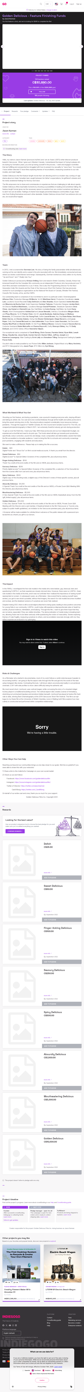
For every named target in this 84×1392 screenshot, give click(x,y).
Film (5, 141)
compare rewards (15, 831)
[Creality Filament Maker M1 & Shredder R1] (21, 1263)
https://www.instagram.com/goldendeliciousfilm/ (33, 782)
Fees (70, 1317)
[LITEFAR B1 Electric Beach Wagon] (63, 1263)
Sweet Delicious (53, 885)
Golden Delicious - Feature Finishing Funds (34, 16)
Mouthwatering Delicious (59, 1096)
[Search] (41, 4)
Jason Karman (10, 19)
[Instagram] (13, 1325)
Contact (49, 1317)
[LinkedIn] (16, 1325)
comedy (32, 141)
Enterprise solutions (75, 1325)
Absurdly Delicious (55, 1054)
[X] (7, 1325)
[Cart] (61, 4)
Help (52, 1202)
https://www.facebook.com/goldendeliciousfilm (32, 778)
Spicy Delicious (53, 1012)
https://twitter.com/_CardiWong (32, 790)
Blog (48, 1323)
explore (53, 1241)
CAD (47, 4)
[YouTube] (10, 1325)
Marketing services (74, 1320)
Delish (47, 843)
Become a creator (74, 1323)
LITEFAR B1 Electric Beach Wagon (60, 1289)
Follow (42, 92)
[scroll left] (2, 46)
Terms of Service (8, 1352)
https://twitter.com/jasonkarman (32, 786)
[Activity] (66, 4)
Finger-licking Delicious (58, 928)
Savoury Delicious (54, 970)
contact (12, 134)
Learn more (7, 1217)
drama (49, 141)
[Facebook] (3, 1325)
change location (51, 10)
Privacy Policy (7, 1350)
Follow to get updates (11, 1220)
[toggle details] (40, 1301)
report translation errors (18, 1339)
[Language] (56, 4)
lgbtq (56, 141)
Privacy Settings (7, 1355)
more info (5, 134)
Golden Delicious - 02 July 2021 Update (42, 100)
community (41, 141)
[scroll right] (81, 46)
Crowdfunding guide (64, 1202)
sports (63, 141)
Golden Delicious (53, 1138)
